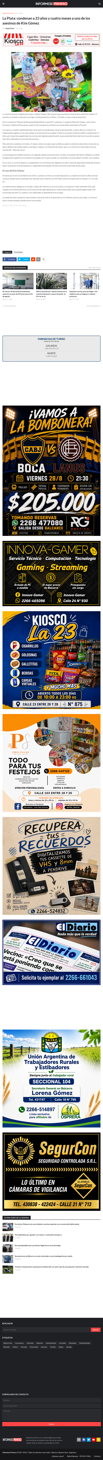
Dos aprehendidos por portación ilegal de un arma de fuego (38, 1245)
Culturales (30, 1343)
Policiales (7, 1347)
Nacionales (72, 1343)
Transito (53, 1347)
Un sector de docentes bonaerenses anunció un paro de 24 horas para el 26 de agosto (18, 293)
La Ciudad (62, 1343)
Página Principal (8, 13)
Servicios (44, 1347)
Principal (24, 1347)
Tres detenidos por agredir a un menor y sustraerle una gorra (38, 1235)
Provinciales (19, 13)
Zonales (68, 1347)
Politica (15, 1347)
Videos (61, 1347)
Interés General (51, 1343)
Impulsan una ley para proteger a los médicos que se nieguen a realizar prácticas (83, 293)
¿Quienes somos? (58, 1456)
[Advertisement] (51, 229)
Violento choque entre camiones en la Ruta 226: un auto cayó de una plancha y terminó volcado (52, 1267)
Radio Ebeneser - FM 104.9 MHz (79, 1456)
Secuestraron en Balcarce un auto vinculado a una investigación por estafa (43, 1256)
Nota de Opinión (84, 1343)
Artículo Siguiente (93, 306)
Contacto (97, 1456)
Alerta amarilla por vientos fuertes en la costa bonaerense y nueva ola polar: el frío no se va (51, 293)
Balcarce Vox (8, 1343)
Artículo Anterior (10, 306)
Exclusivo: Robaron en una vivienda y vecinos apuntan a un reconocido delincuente (47, 1224)
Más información (94, 268)
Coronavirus (19, 1343)
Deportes (40, 1343)
